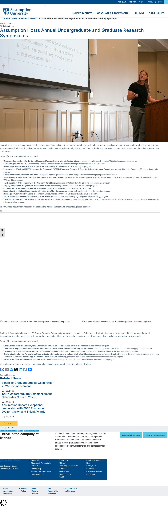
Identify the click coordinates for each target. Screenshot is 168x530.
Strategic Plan (64, 471)
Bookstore (90, 469)
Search (5, 522)
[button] (166, 2)
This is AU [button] (122, 2)
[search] (44, 5)
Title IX (61, 477)
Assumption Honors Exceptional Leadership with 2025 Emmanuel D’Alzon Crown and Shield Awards (24, 408)
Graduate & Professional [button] (113, 13)
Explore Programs (131, 435)
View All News (9, 423)
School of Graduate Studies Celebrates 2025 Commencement (27, 384)
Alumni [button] (139, 13)
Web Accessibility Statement (53, 491)
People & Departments (94, 460)
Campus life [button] (156, 13)
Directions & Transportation (41, 463)
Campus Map (36, 469)
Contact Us (35, 460)
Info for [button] (132, 2)
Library (89, 463)
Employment (91, 466)
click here (87, 364)
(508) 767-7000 (10, 460)
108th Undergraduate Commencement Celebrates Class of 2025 (27, 395)
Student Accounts (37, 474)
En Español (90, 474)
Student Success (65, 474)
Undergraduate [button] (82, 13)
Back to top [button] (8, 427)
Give (160, 2)
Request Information (8, 431)
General (3, 375)
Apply (150, 2)
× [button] (2, 510)
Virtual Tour (35, 466)
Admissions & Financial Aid (41, 471)
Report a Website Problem (35, 491)
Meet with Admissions (155, 435)
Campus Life (63, 460)
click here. (87, 207)
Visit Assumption (31, 431)
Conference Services (94, 471)
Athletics (62, 463)
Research (11, 375)
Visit (141, 2)
